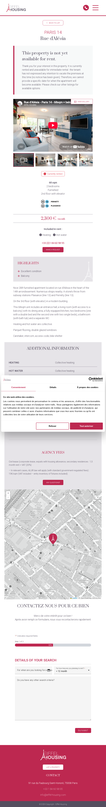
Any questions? (53, 482)
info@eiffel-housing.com (53, 794)
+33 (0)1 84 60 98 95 (53, 243)
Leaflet (74, 598)
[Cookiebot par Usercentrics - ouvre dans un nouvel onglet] (91, 379)
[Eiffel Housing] (16, 8)
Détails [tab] (53, 387)
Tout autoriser (86, 426)
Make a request (53, 250)
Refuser (52, 426)
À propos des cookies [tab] (87, 387)
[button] (23, 160)
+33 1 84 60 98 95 (53, 788)
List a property (53, 767)
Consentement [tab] (18, 387)
